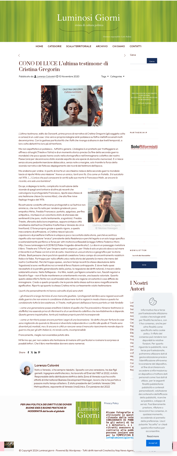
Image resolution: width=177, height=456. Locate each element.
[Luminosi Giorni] (88, 21)
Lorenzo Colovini (45, 76)
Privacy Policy (111, 403)
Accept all (153, 443)
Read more (153, 436)
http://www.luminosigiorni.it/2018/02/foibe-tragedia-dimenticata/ (53, 245)
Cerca (133, 55)
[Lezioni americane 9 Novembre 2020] (7, 446)
